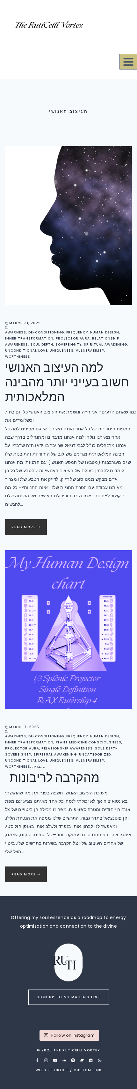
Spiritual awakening (105, 344)
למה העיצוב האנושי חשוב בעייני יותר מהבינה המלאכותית (67, 381)
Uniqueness (62, 350)
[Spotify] (73, 1060)
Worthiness (17, 356)
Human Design (104, 332)
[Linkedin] (91, 1060)
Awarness (15, 332)
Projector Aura (73, 338)
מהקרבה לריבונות (52, 777)
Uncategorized (95, 754)
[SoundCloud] (64, 1060)
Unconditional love (26, 350)
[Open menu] (128, 61)
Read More (29, 529)
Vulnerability (90, 350)
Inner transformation (29, 338)
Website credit (52, 1070)
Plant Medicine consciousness (88, 742)
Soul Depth (41, 344)
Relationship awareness (67, 748)
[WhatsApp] (100, 1060)
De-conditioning (46, 332)
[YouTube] (55, 1060)
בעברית (38, 766)
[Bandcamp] (82, 1060)
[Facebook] (37, 1060)
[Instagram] (46, 1060)
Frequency (77, 332)
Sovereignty (68, 344)
